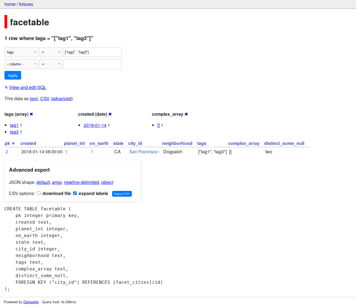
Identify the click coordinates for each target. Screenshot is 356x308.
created (28, 143)
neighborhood (177, 143)
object (107, 182)
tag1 (14, 125)
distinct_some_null (284, 143)
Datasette (31, 301)
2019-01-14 (95, 125)
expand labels (93, 193)
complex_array (243, 143)
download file (56, 193)
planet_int (74, 143)
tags (201, 143)
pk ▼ (10, 143)
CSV (45, 98)
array (57, 182)
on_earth (99, 143)
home (10, 4)
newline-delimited (81, 182)
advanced (61, 98)
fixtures (26, 4)
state (118, 143)
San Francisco (143, 151)
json (34, 98)
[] (158, 125)
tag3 (14, 132)
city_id (135, 143)
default (43, 182)
